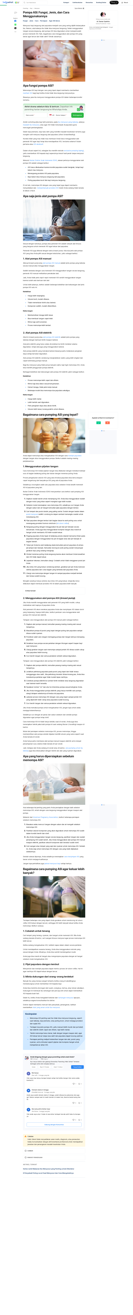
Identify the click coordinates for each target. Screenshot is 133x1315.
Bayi (31, 8)
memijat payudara (74, 456)
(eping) (74, 151)
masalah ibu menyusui (31, 125)
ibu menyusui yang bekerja (68, 122)
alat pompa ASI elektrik (51, 337)
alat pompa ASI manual (51, 263)
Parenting (25, 8)
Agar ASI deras (54, 21)
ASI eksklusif (38, 144)
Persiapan (43, 21)
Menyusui (36, 8)
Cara (36, 21)
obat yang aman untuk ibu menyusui (46, 1007)
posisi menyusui (32, 514)
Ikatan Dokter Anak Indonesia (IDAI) (43, 160)
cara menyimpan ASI (71, 857)
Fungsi (25, 21)
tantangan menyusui (65, 998)
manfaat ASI (27, 93)
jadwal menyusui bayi (52, 863)
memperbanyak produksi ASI (48, 188)
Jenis (31, 21)
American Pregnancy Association (45, 817)
